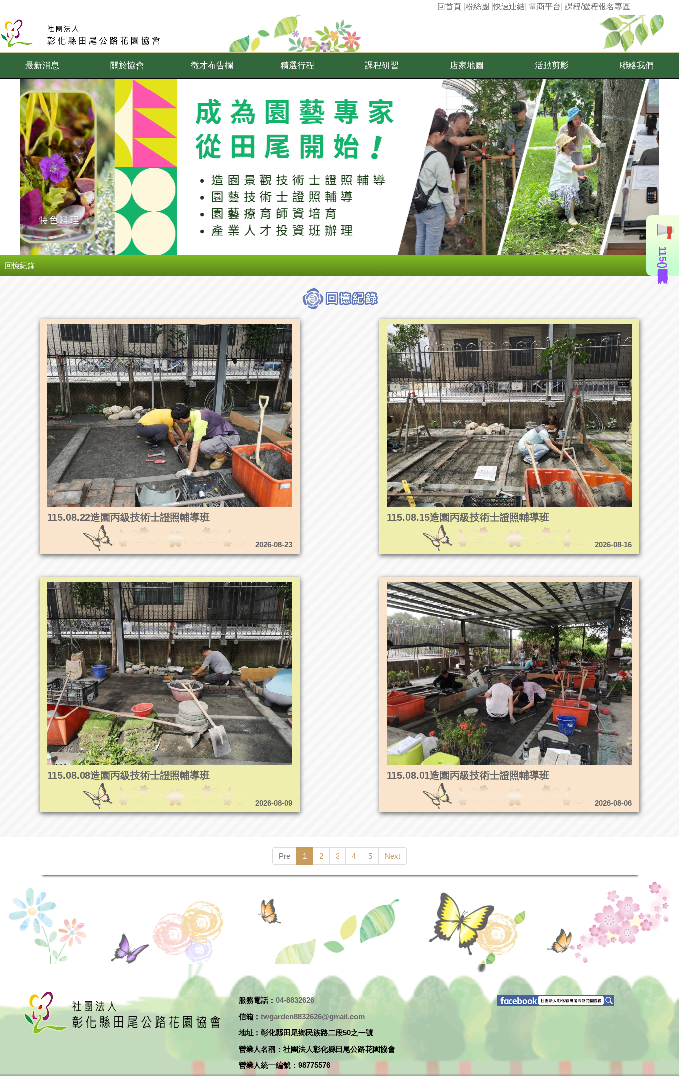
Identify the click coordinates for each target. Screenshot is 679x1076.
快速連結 (509, 6)
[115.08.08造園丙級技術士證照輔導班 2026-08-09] (137, 584)
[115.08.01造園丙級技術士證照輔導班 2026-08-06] (476, 584)
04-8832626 (295, 1000)
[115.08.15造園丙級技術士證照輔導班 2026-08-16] (476, 326)
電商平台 (545, 6)
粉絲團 (477, 6)
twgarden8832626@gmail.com (313, 1016)
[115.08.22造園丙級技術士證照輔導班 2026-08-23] (137, 326)
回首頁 (449, 6)
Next (392, 856)
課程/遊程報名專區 (597, 6)
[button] (42, 65)
